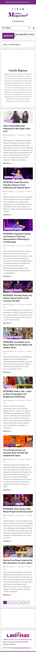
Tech (15, 386)
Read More (6, 163)
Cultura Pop (9, 121)
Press (18, 445)
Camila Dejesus (9, 135)
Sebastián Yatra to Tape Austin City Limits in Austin (17, 2)
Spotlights (17, 177)
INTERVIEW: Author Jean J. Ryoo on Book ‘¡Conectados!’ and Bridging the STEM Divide (17, 394)
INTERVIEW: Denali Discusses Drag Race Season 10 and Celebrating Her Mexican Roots (16, 185)
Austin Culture (9, 445)
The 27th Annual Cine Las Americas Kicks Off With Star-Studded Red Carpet (16, 453)
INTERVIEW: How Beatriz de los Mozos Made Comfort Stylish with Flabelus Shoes (17, 345)
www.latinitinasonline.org (22, 648)
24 (23, 602)
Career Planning (21, 552)
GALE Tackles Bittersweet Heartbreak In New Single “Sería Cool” (16, 128)
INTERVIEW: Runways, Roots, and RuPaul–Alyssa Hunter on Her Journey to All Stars (17, 298)
